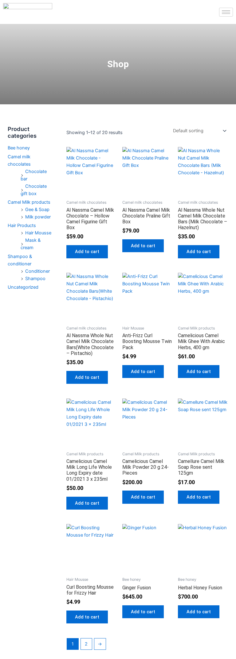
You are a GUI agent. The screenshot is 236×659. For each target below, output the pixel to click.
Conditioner (37, 271)
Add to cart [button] (87, 251)
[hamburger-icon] (226, 12)
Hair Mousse (38, 233)
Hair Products (22, 225)
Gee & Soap (37, 209)
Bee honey (19, 148)
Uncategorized (23, 287)
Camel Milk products (29, 202)
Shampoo (35, 278)
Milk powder (38, 217)
